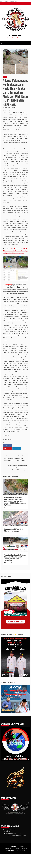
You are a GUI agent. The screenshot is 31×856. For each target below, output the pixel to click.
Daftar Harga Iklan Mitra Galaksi (17, 835)
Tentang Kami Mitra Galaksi (10, 830)
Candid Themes (20, 850)
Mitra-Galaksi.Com (15, 35)
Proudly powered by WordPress (13, 848)
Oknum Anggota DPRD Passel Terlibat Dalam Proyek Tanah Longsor (14, 530)
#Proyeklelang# (8, 439)
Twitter (17, 445)
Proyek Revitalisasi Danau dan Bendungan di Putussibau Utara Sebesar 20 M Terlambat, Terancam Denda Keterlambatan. (15, 558)
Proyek (5, 77)
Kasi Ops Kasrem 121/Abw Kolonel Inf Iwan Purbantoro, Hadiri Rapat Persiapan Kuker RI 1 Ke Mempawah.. (15, 251)
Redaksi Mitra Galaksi (10, 832)
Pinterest (8, 449)
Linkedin (17, 449)
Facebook (8, 445)
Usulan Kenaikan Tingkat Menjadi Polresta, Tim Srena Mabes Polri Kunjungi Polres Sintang (17, 468)
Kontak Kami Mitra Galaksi (13, 833)
